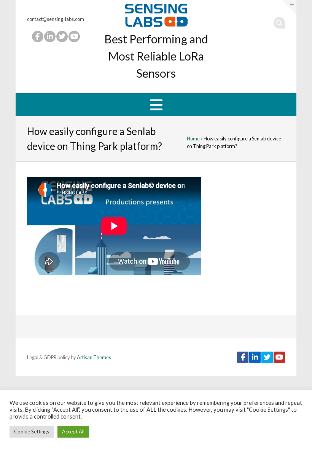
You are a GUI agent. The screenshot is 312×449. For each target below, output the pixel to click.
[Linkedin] (49, 36)
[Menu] (156, 104)
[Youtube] (74, 36)
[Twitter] (62, 36)
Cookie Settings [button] (31, 431)
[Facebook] (37, 36)
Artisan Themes (94, 357)
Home (193, 138)
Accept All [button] (73, 431)
